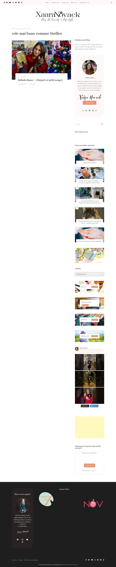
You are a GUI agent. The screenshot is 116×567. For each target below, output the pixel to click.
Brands (73, 2)
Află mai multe (89, 103)
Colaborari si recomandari (31, 560)
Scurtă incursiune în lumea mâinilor (89, 241)
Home (46, 2)
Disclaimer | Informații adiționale (70, 564)
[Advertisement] (89, 427)
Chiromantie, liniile (89, 162)
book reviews (22, 76)
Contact (21, 560)
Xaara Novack (50, 564)
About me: (54, 2)
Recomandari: (83, 2)
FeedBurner (93, 470)
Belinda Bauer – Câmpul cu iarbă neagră (40, 80)
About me (14, 560)
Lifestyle (64, 2)
